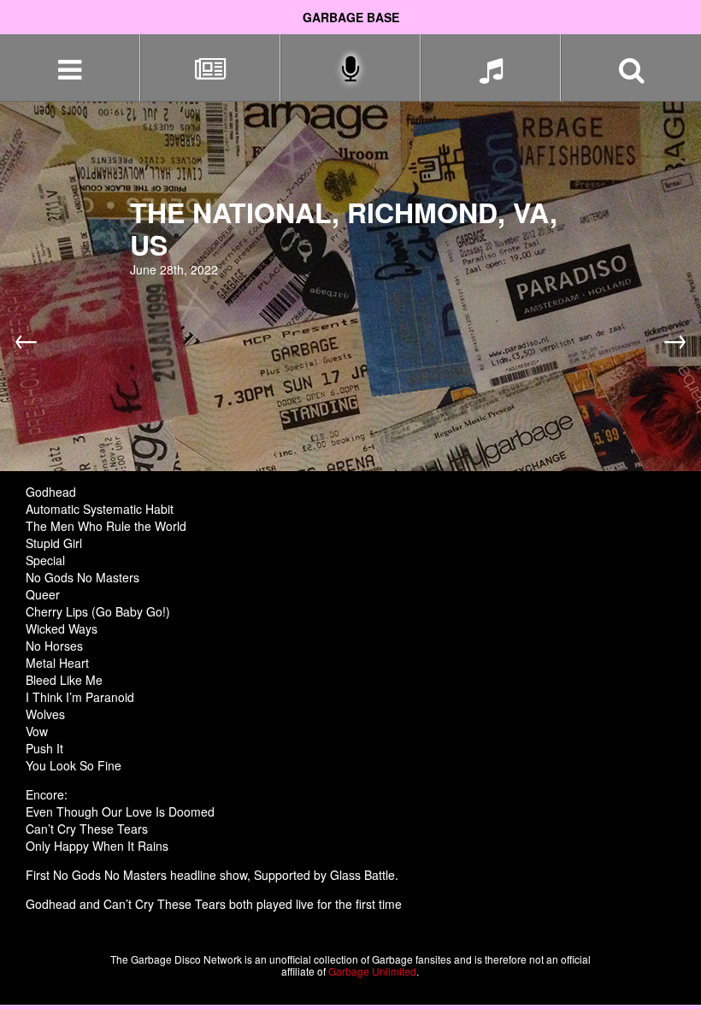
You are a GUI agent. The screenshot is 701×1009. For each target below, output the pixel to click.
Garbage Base (351, 17)
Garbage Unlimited (372, 971)
